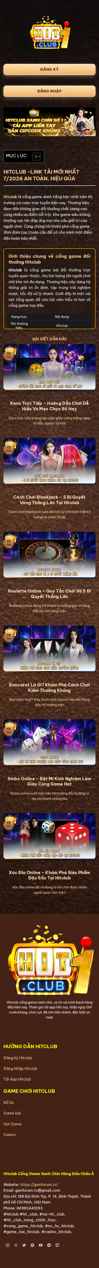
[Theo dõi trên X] (16, 1245)
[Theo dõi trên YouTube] (41, 1245)
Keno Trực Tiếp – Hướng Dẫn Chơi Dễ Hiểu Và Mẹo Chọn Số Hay (49, 406)
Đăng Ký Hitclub (17, 1058)
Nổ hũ (8, 1102)
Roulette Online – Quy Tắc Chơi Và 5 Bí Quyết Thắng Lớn (49, 593)
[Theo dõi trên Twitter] (24, 1245)
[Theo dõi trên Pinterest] (32, 1245)
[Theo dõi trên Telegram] (49, 1245)
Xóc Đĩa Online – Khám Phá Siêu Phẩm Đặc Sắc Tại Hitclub (49, 875)
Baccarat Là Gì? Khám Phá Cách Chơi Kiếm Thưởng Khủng (49, 687)
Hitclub (10, 196)
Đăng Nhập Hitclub (20, 1068)
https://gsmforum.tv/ (39, 1184)
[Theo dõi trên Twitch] (57, 1245)
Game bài (12, 1113)
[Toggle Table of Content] (34, 156)
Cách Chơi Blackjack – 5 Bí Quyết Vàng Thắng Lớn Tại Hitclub (49, 499)
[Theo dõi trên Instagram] (8, 1245)
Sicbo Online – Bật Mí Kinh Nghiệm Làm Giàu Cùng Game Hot (49, 781)
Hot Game (12, 1124)
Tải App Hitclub (17, 1079)
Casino (9, 1134)
